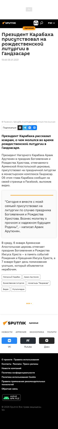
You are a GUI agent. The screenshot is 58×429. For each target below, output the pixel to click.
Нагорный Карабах (11, 277)
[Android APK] (11, 398)
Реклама (17, 363)
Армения (21, 331)
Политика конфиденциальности (18, 372)
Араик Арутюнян (31, 277)
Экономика (36, 331)
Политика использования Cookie (19, 377)
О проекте (7, 359)
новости (7, 331)
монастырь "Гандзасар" (38, 283)
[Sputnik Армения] (10, 24)
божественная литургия (13, 283)
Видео (6, 289)
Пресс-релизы (30, 363)
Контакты (6, 363)
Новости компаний (11, 368)
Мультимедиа (18, 289)
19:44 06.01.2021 (10, 59)
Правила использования (26, 359)
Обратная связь (10, 388)
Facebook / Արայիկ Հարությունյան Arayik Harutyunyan (29, 122)
